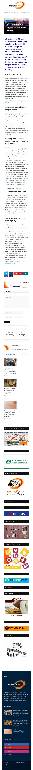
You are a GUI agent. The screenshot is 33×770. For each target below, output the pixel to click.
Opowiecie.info (10, 34)
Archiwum (7, 762)
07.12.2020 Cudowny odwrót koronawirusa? (10, 334)
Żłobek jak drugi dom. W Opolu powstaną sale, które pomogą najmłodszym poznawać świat (10, 392)
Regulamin (7, 764)
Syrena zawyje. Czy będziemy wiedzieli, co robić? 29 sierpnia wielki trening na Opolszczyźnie (10, 370)
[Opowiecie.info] (16, 4)
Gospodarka (10, 21)
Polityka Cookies (25, 762)
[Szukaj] (28, 5)
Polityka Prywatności (15, 762)
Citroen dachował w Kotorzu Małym (23, 334)
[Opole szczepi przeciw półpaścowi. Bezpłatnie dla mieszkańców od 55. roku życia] (10, 405)
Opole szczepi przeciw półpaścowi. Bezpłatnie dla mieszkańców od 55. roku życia (10, 413)
